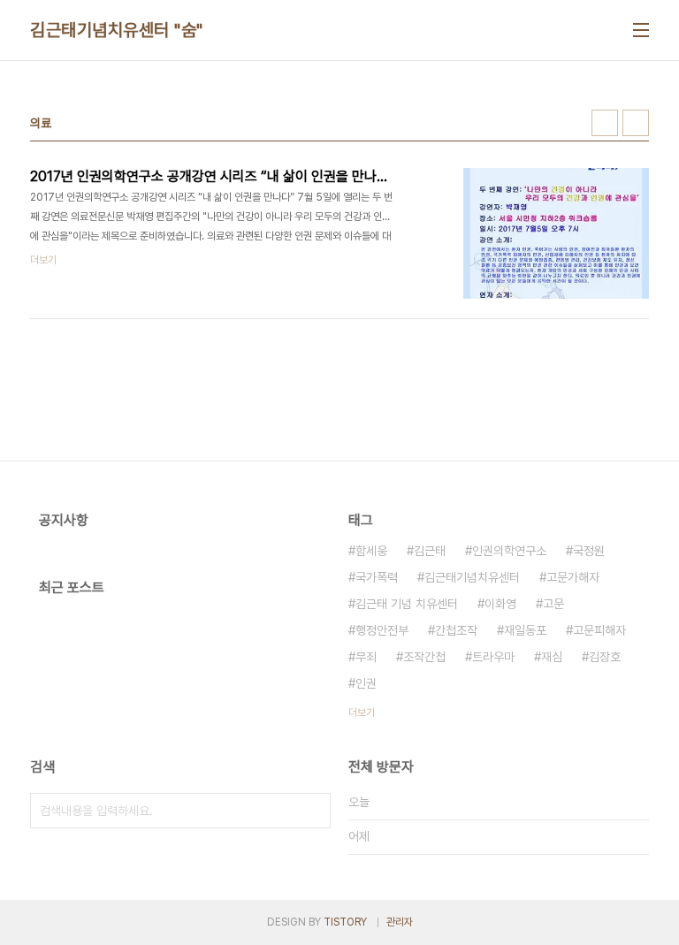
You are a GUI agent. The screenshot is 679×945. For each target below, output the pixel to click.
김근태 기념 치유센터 (406, 604)
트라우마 (493, 657)
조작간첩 (424, 657)
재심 (551, 657)
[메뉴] (641, 30)
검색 (313, 810)
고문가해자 (572, 577)
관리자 (399, 922)
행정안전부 (381, 630)
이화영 (500, 604)
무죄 (366, 657)
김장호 (605, 657)
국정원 (589, 551)
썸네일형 (604, 123)
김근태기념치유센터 (472, 577)
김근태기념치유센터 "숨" (116, 30)
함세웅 (371, 551)
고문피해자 (599, 630)
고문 (553, 604)
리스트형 (635, 123)
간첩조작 (456, 630)
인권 (366, 683)
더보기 (361, 712)
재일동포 (525, 630)
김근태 (430, 551)
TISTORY (345, 922)
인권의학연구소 (509, 551)
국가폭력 (376, 577)
